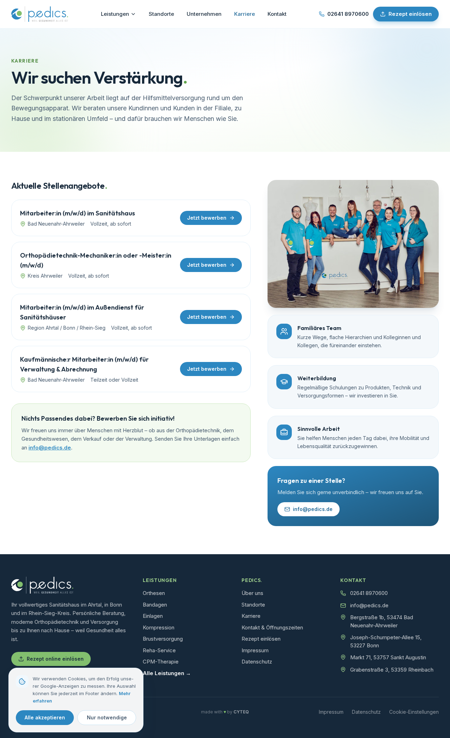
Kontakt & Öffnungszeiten (272, 627)
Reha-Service (159, 650)
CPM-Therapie (161, 661)
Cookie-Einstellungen (414, 712)
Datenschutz (257, 661)
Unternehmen (204, 14)
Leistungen (115, 14)
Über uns (252, 593)
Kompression (158, 627)
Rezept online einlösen (55, 659)
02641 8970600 (348, 14)
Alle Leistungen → (167, 673)
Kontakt (277, 14)
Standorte (161, 14)
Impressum (255, 650)
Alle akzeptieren (45, 717)
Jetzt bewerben (206, 218)
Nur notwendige (107, 717)
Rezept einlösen (410, 14)
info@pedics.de (49, 447)
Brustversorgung (163, 638)
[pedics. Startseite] (39, 14)
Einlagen (153, 616)
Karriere (244, 14)
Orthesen (154, 593)
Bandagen (155, 604)
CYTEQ (241, 711)
